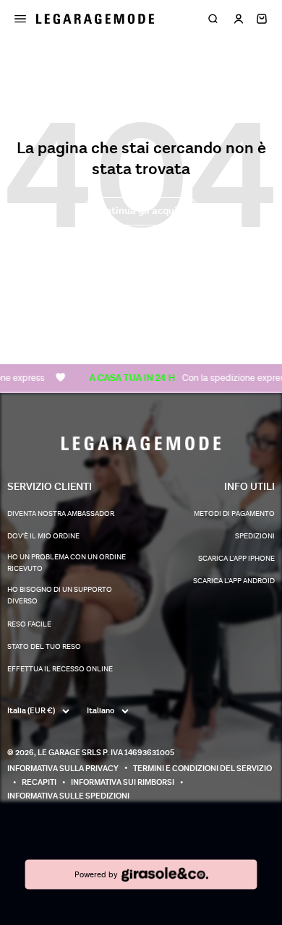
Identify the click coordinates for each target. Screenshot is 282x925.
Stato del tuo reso (44, 646)
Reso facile (29, 624)
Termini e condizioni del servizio (202, 768)
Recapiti (39, 782)
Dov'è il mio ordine (43, 536)
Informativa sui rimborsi (122, 782)
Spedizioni (255, 536)
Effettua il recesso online (60, 669)
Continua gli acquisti (141, 211)
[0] (262, 19)
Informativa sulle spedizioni (68, 796)
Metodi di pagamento (234, 513)
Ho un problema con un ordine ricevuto (66, 563)
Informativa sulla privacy (63, 768)
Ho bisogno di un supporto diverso (59, 595)
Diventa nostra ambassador (60, 513)
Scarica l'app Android (234, 581)
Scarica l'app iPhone (236, 558)
